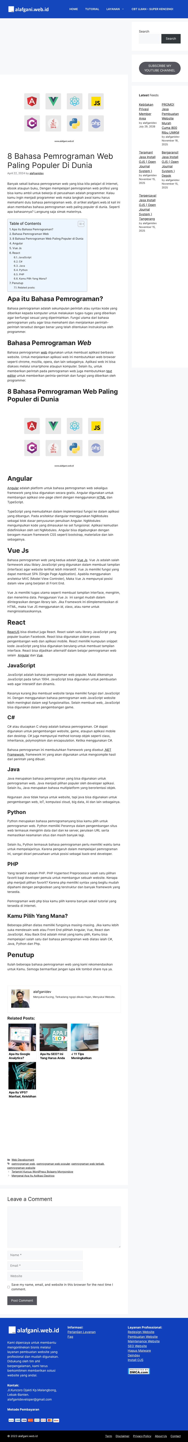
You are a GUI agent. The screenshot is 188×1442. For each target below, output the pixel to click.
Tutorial (92, 9)
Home (73, 9)
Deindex (134, 1355)
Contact (176, 1436)
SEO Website (137, 1346)
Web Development (23, 1159)
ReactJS (13, 632)
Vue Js (16, 248)
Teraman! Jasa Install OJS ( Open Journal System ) (147, 162)
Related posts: (26, 287)
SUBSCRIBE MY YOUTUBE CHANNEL (159, 68)
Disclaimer (122, 1436)
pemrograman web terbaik (87, 1163)
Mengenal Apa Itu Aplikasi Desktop (33, 1175)
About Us (161, 1436)
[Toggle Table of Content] (79, 224)
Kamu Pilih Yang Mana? (33, 278)
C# (20, 261)
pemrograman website (21, 1167)
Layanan (113, 9)
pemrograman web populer (53, 1163)
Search (144, 31)
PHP (21, 274)
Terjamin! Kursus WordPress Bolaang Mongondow (42, 1171)
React (16, 253)
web (44, 352)
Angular (17, 243)
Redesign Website (141, 1332)
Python (23, 270)
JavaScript (24, 257)
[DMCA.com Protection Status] (139, 1373)
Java (22, 265)
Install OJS (135, 1360)
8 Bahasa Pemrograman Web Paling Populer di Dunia (47, 238)
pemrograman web (23, 1163)
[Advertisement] (64, 47)
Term (108, 1436)
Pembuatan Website (143, 1337)
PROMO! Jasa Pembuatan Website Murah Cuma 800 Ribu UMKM (170, 118)
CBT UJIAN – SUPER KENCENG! (152, 9)
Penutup (17, 283)
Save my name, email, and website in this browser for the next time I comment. (62, 1287)
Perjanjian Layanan (82, 1332)
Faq (70, 1337)
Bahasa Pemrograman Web (30, 234)
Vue (40, 655)
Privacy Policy (142, 1436)
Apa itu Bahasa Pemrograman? (32, 229)
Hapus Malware (139, 1350)
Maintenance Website (144, 1341)
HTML (101, 497)
